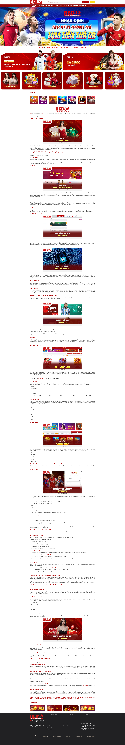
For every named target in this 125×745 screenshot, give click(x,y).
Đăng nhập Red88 (54, 5)
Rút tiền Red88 (69, 5)
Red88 (34, 5)
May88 (68, 697)
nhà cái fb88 (67, 698)
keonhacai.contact (80, 696)
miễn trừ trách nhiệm (67, 200)
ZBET (34, 697)
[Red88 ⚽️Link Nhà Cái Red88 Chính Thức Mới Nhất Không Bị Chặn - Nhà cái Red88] (38, 2)
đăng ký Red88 (47, 5)
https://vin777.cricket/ (57, 697)
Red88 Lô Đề (81, 5)
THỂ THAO (86, 5)
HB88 (38, 697)
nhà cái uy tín (44, 113)
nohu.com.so (87, 696)
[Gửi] (74, 2)
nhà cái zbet (77, 698)
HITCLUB (31, 697)
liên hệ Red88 (85, 685)
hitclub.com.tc (92, 696)
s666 (64, 698)
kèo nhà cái (54, 154)
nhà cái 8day (72, 698)
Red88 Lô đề (40, 378)
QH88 (54, 698)
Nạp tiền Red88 (62, 5)
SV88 (36, 697)
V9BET (40, 697)
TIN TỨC (91, 5)
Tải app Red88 (75, 5)
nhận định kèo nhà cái (39, 728)
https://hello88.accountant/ (47, 698)
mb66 (65, 697)
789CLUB (47, 697)
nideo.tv (44, 697)
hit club (70, 697)
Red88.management (65, 740)
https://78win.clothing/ (59, 698)
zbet (38, 698)
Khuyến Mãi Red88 (40, 5)
